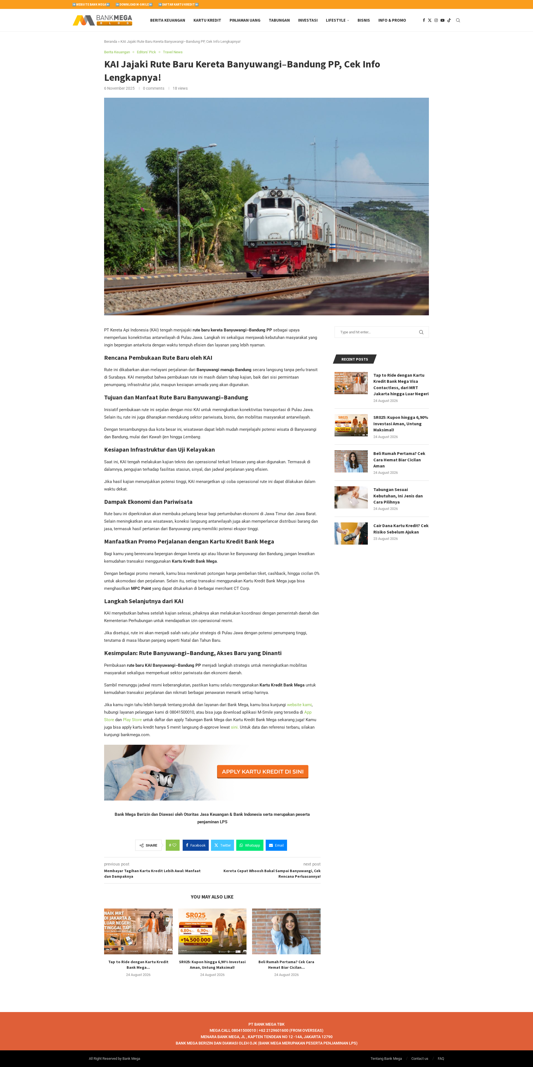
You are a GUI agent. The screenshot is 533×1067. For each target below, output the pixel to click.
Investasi (308, 20)
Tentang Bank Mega (386, 1058)
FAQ (441, 1058)
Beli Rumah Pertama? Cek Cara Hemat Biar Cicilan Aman (399, 460)
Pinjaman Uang (245, 20)
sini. (235, 727)
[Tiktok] (449, 20)
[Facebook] (424, 20)
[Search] (458, 20)
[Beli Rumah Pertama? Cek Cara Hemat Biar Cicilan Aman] (286, 931)
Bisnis (364, 20)
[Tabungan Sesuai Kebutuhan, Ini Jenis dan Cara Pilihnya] (351, 497)
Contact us (419, 1058)
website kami (299, 704)
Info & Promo (392, 20)
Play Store (132, 719)
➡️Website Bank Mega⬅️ (91, 4)
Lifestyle (336, 20)
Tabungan (279, 20)
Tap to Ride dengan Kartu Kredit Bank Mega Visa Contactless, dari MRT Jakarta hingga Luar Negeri (401, 384)
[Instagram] (436, 20)
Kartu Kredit (207, 20)
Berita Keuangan (167, 20)
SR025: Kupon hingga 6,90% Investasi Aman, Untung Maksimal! (400, 423)
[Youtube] (442, 20)
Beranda (110, 41)
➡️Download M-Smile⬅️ (134, 4)
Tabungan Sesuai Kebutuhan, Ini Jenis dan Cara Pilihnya (398, 496)
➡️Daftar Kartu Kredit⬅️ (178, 4)
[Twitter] (430, 20)
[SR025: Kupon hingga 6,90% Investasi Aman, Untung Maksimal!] (212, 931)
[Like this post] (174, 845)
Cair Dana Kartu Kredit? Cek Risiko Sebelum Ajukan (401, 528)
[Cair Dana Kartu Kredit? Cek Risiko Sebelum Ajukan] (351, 533)
